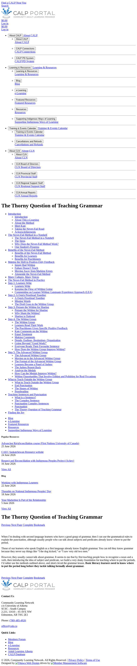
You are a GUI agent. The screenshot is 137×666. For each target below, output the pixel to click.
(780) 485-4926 (17, 620)
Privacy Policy (76, 660)
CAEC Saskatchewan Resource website (22, 452)
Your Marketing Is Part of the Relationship (23, 500)
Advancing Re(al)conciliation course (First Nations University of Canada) (40, 443)
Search (5, 5)
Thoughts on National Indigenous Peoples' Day (26, 491)
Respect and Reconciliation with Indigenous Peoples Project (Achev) (37, 460)
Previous (6, 525)
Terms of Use (93, 660)
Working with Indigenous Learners (19, 482)
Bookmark (39, 525)
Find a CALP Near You (13, 2)
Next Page (16, 525)
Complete (28, 525)
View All (6, 469)
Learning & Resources (20, 67)
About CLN (14, 151)
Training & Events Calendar (22, 128)
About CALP (15, 35)
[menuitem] (17, 639)
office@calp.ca (9, 626)
